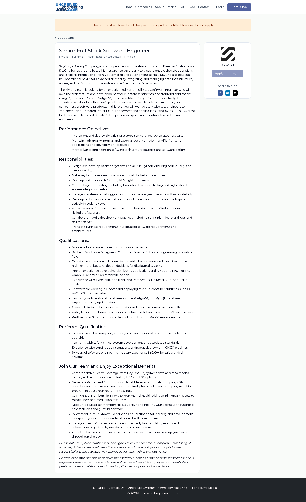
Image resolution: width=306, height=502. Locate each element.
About (159, 7)
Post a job (239, 7)
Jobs (129, 7)
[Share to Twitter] (235, 93)
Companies (143, 7)
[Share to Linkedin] (227, 93)
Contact (204, 7)
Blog (191, 7)
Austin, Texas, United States (104, 56)
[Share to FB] (220, 93)
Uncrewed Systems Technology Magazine (157, 487)
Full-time (77, 56)
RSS (92, 487)
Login (220, 7)
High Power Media (204, 487)
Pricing (172, 7)
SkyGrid (64, 56)
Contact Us (116, 487)
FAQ (182, 7)
